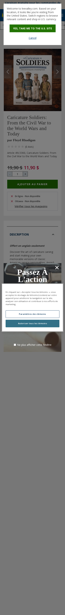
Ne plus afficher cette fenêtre (34, 344)
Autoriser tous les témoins (32, 323)
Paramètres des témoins (32, 314)
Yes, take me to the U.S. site (32, 28)
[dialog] (32, 24)
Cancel (32, 38)
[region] (32, 307)
